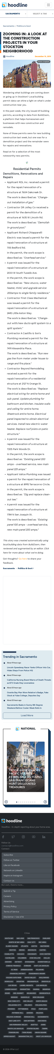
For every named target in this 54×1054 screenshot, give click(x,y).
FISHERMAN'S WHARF (37, 973)
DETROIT (18, 962)
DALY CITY (31, 942)
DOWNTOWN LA (44, 962)
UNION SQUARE (40, 1032)
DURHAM (27, 966)
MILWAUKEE (31, 993)
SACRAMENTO (43, 1017)
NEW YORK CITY (14, 1001)
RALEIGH (39, 1013)
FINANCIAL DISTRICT (17, 973)
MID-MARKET (18, 993)
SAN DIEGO (42, 1021)
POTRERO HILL (17, 1013)
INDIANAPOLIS (32, 981)
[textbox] (40, 13)
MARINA (36, 989)
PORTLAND (43, 1009)
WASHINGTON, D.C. (26, 1036)
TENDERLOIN (14, 1032)
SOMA (43, 1025)
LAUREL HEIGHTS (26, 985)
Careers (7, 896)
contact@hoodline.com (12, 846)
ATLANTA (24, 946)
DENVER (8, 962)
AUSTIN (34, 946)
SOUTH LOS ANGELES (15, 1028)
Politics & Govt (24, 26)
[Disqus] (27, 609)
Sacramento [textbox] (13, 13)
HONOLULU (9, 981)
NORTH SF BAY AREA (16, 942)
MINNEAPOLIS (44, 993)
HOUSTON (20, 981)
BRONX (22, 950)
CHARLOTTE (9, 954)
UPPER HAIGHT (9, 1036)
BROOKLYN (32, 950)
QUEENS (30, 1013)
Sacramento (8, 26)
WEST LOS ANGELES (43, 1036)
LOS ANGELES (41, 985)
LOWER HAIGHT (11, 989)
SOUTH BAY (9, 938)
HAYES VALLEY (30, 977)
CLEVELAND (9, 958)
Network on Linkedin (13, 871)
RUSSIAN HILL (29, 1017)
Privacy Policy (10, 907)
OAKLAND (46, 938)
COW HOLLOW (35, 958)
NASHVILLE (25, 997)
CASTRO (43, 950)
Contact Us (9, 881)
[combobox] (13, 13)
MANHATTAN (25, 989)
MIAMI (7, 993)
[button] (6, 802)
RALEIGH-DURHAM (14, 1017)
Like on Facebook (12, 865)
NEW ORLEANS (38, 997)
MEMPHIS (46, 989)
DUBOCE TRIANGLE (13, 966)
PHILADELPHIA (41, 1005)
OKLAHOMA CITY (14, 1005)
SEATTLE (34, 1025)
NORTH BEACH (41, 1001)
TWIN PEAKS (27, 1032)
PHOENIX (11, 1009)
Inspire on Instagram (13, 876)
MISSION (14, 997)
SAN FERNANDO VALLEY (18, 1025)
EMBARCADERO (27, 970)
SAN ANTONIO (29, 1021)
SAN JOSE (20, 938)
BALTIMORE (44, 946)
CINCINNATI (32, 954)
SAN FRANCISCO (33, 938)
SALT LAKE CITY (14, 1021)
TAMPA (44, 1028)
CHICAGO (20, 954)
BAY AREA (42, 942)
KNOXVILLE (46, 981)
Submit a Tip (9, 891)
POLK (33, 1009)
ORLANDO (28, 1005)
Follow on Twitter (11, 860)
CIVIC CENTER (45, 954)
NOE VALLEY (28, 1001)
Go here (23, 559)
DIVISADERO (29, 962)
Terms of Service (11, 912)
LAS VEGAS (12, 985)
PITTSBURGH (23, 1009)
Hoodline (10, 57)
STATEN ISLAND (33, 1028)
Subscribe (8, 855)
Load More (27, 715)
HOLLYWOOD (44, 977)
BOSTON (12, 950)
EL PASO (14, 970)
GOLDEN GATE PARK (13, 977)
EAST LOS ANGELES (41, 966)
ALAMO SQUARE (12, 946)
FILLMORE (40, 970)
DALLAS (47, 958)
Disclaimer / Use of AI (14, 917)
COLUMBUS (22, 958)
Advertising (9, 902)
